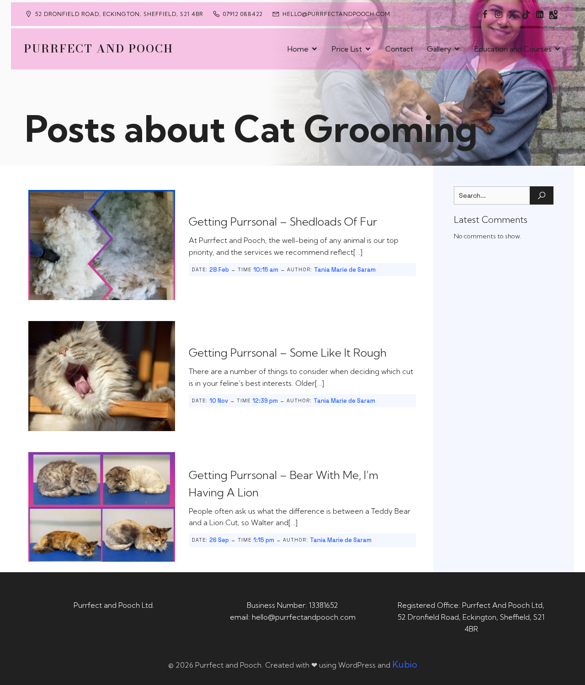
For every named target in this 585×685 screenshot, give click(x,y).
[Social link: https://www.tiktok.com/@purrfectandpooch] (526, 14)
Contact (399, 48)
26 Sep (219, 540)
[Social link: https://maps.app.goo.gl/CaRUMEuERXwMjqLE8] (553, 14)
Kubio (404, 664)
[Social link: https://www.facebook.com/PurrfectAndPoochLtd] (485, 14)
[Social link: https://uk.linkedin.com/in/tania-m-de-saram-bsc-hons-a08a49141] (540, 14)
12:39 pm (265, 401)
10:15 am (265, 270)
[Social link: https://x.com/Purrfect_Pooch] (512, 14)
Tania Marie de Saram (345, 270)
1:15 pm (263, 540)
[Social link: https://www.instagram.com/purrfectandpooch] (498, 14)
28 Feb (219, 270)
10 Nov (218, 401)
